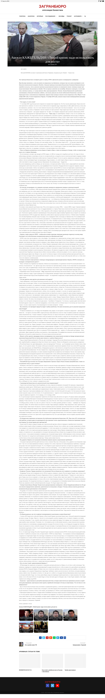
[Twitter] (52, 685)
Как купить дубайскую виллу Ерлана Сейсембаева (52, 671)
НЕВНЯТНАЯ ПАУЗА (25, 670)
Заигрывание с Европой (79, 645)
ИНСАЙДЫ (61, 16)
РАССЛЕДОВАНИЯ (50, 16)
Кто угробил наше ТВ (31, 645)
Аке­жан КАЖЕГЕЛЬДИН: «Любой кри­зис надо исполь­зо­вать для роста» (38, 607)
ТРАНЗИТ (69, 16)
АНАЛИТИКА (31, 16)
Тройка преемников (70, 670)
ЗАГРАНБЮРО (52, 6)
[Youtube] (57, 685)
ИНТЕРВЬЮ (40, 16)
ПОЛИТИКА (22, 16)
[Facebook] (47, 685)
